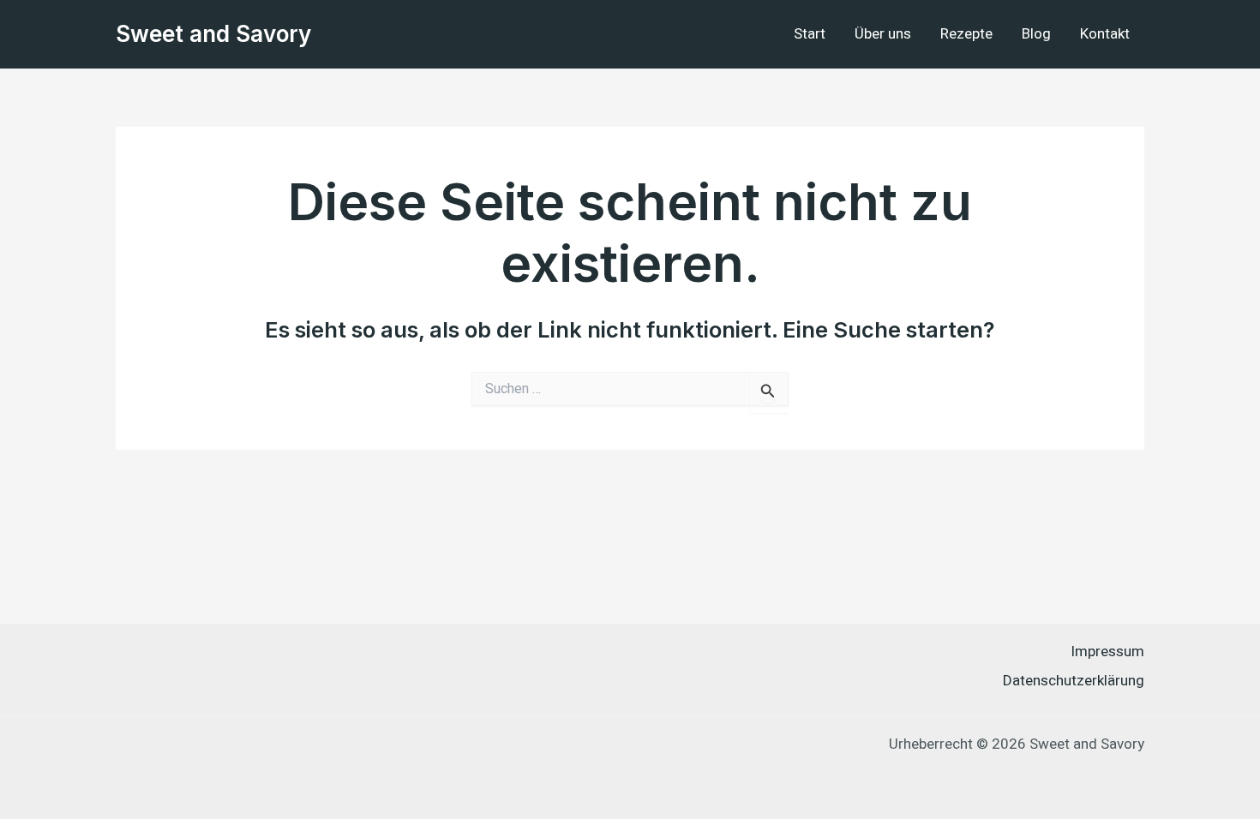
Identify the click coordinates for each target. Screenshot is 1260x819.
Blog (1036, 34)
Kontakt (1105, 34)
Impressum (1107, 651)
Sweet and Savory (213, 34)
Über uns (883, 34)
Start (809, 34)
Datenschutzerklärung (1073, 680)
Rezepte (966, 34)
